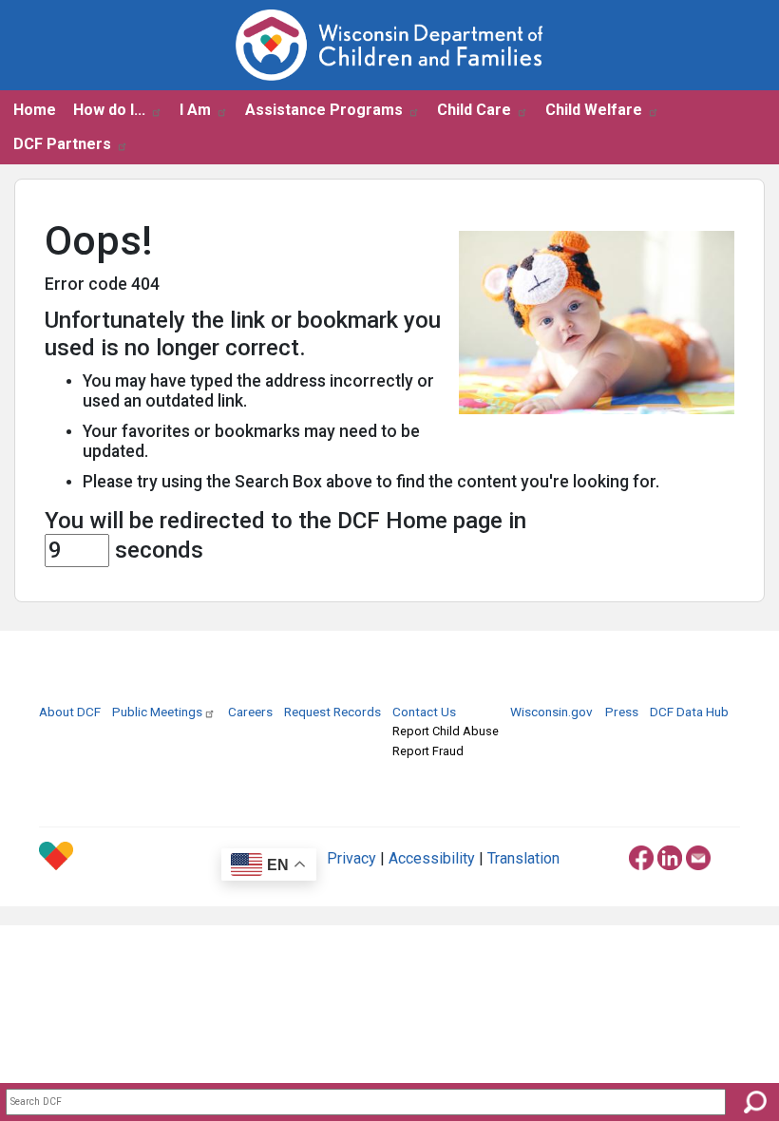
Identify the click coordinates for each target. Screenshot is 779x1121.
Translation (523, 858)
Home (34, 110)
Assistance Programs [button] (324, 110)
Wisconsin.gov (551, 711)
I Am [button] (195, 110)
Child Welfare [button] (593, 110)
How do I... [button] (109, 110)
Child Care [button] (474, 110)
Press (621, 711)
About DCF (70, 711)
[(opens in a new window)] (641, 855)
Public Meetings (157, 711)
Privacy (351, 858)
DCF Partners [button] (62, 144)
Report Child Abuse (445, 731)
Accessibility (432, 858)
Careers (250, 711)
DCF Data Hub (689, 711)
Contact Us (424, 711)
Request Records (332, 711)
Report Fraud (428, 751)
